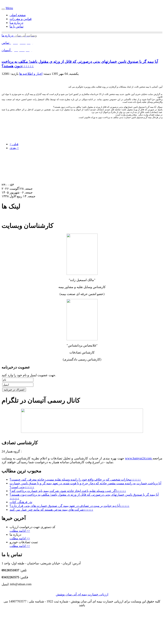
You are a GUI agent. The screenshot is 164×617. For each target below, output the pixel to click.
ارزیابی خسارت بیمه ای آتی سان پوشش (82, 594)
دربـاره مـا (16, 22)
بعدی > (14, 148)
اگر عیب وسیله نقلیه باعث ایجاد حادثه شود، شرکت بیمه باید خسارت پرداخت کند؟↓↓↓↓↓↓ (68, 491)
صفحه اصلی (18, 15)
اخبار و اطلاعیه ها (30, 73)
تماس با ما (16, 26)
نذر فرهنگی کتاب (21, 502)
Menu (9, 8)
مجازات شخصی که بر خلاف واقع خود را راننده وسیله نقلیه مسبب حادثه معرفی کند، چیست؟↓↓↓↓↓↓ (75, 479)
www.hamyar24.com (139, 458)
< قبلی (14, 144)
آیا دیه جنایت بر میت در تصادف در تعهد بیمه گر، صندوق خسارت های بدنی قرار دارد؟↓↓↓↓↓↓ (69, 505)
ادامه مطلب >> (20, 530)
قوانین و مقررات (21, 19)
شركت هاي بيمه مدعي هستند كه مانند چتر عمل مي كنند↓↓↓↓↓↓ (51, 509)
